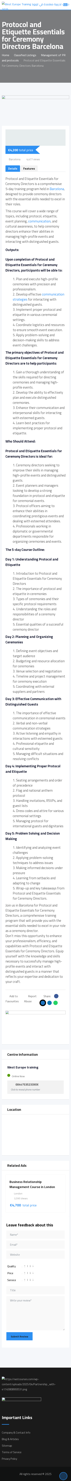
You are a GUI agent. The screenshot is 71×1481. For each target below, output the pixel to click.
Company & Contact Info (16, 1432)
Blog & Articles (10, 1439)
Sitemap (7, 1445)
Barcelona (57, 189)
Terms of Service (11, 1452)
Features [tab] (29, 168)
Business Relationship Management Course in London (32, 1184)
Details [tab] (12, 168)
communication (39, 221)
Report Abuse (30, 998)
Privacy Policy (9, 1458)
